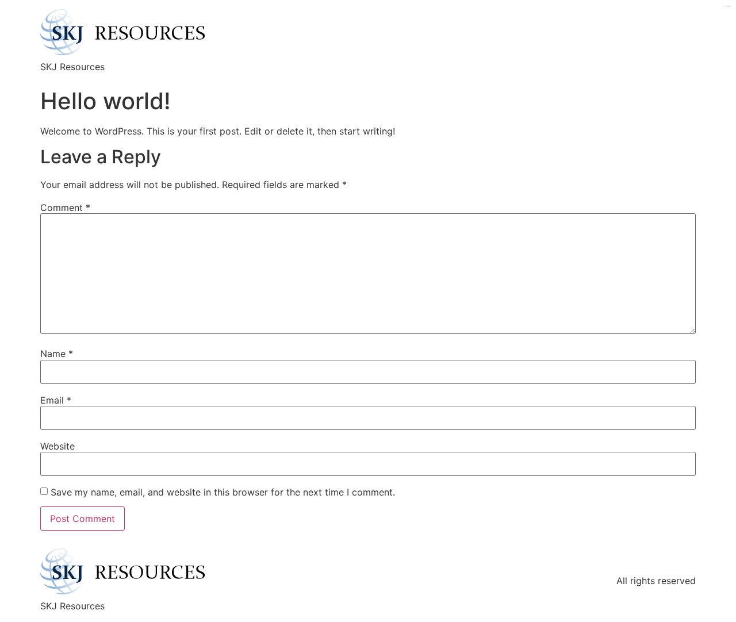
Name (56, 353)
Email (55, 400)
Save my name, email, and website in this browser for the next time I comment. (223, 492)
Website (57, 446)
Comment (65, 207)
